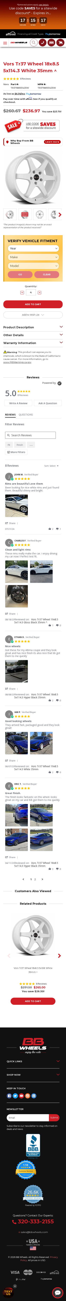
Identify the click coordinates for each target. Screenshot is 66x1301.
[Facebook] (9, 1095)
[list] (33, 506)
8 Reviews (25, 78)
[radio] (9, 445)
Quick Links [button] (14, 1061)
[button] (51, 42)
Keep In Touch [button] (16, 1088)
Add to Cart (33, 1001)
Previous (5, 214)
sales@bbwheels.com (34, 1232)
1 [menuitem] (31, 879)
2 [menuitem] (35, 879)
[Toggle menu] (4, 42)
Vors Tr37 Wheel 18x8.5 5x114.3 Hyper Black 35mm (36, 696)
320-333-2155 (35, 1221)
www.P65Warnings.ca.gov (17, 362)
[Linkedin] (33, 1095)
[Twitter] (15, 1095)
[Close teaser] (15, 1286)
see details (44, 5)
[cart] (60, 42)
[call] (42, 42)
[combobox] (52, 466)
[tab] (18, 403)
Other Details (13, 335)
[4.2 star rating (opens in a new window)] (26, 1167)
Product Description (18, 327)
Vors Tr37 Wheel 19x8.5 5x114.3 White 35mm (36, 768)
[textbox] (60, 467)
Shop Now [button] (14, 1074)
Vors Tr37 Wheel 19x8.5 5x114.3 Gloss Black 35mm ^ (36, 621)
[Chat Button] (57, 1292)
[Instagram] (27, 1095)
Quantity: (31, 286)
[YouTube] (21, 1095)
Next (59, 214)
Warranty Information (19, 343)
